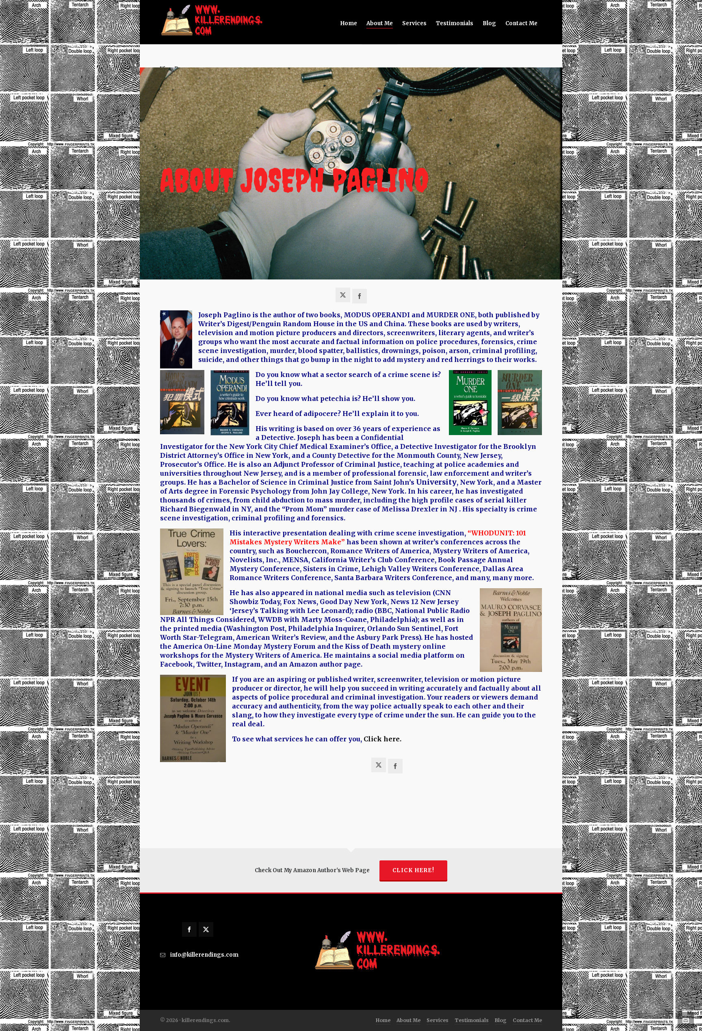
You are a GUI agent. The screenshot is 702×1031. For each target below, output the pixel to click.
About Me (408, 1020)
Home (383, 1020)
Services (437, 1020)
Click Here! (413, 870)
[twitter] (206, 929)
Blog (501, 1020)
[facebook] (189, 929)
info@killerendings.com (204, 954)
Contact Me (527, 1020)
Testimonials (472, 1020)
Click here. (382, 739)
